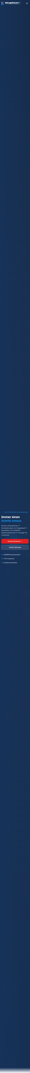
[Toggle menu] (27, 3)
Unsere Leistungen (15, 547)
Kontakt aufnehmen (14, 541)
